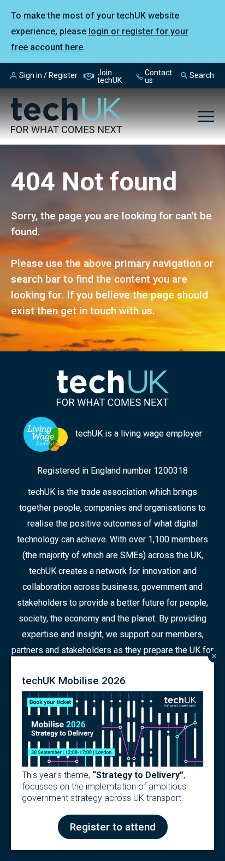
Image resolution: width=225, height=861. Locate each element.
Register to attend (113, 827)
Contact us (158, 76)
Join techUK (109, 76)
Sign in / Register (48, 75)
